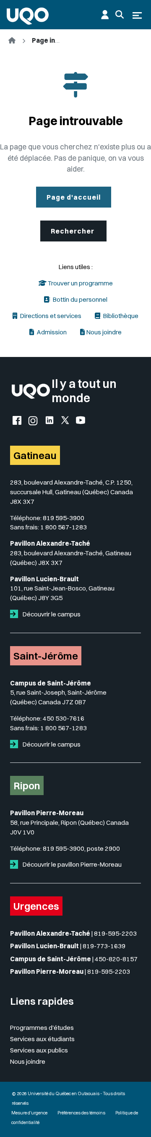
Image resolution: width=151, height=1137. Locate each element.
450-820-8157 (116, 959)
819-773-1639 (104, 946)
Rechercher (73, 231)
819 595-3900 (63, 518)
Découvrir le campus (51, 614)
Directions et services (50, 316)
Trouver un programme (80, 283)
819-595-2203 (115, 933)
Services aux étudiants (42, 1039)
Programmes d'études (42, 1028)
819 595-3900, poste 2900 (81, 848)
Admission (51, 332)
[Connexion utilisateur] (105, 14)
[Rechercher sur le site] (119, 14)
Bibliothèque (120, 316)
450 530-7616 (63, 718)
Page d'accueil (74, 197)
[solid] (15, 614)
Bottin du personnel (79, 299)
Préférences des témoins (81, 1113)
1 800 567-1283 (63, 527)
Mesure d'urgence (29, 1113)
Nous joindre (104, 332)
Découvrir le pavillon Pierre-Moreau (71, 864)
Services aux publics (39, 1050)
